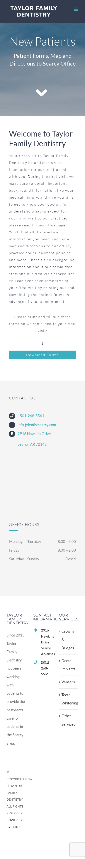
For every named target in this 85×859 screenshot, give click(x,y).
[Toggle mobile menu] (76, 9)
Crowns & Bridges (67, 639)
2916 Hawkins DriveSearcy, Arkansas (46, 642)
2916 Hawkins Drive (34, 433)
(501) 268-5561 (45, 668)
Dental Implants (68, 664)
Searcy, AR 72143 (32, 444)
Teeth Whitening (68, 698)
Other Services (68, 720)
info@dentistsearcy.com (37, 424)
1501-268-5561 (31, 416)
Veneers (68, 682)
